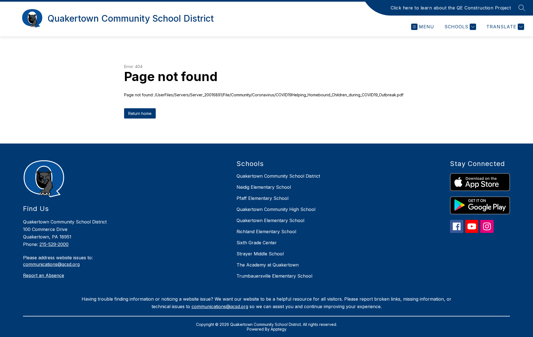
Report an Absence (43, 275)
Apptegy (278, 329)
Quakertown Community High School (276, 209)
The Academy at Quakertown (268, 265)
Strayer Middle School (260, 253)
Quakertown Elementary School (270, 220)
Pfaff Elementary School (262, 198)
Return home (140, 113)
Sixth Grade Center (257, 242)
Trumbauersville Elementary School (274, 276)
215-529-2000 (54, 244)
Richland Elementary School (266, 231)
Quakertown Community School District (278, 176)
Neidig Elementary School (264, 187)
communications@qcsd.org (51, 264)
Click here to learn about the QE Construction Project (451, 8)
